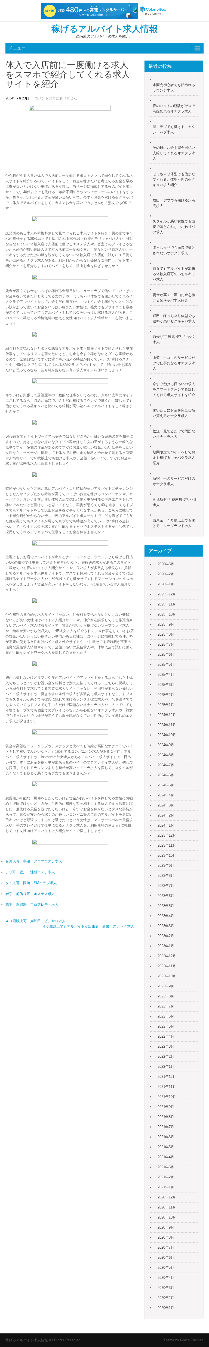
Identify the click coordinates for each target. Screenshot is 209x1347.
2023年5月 (166, 906)
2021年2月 (166, 1177)
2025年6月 (166, 654)
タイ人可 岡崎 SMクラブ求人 (31, 883)
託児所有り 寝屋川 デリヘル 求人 (175, 502)
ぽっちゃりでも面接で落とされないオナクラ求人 (174, 250)
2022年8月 (166, 996)
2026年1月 (166, 584)
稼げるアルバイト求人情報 (104, 29)
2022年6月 (166, 1016)
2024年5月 (166, 785)
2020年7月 (166, 1247)
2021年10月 (167, 1097)
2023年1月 (166, 946)
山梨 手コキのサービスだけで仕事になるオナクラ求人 (174, 363)
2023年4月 (166, 916)
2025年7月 (166, 644)
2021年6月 (166, 1137)
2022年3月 (166, 1046)
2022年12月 (167, 956)
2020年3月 (166, 1288)
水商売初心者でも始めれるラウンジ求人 (174, 87)
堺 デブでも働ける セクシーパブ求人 (174, 129)
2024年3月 (166, 805)
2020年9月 (166, 1227)
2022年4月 (166, 1036)
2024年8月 (166, 755)
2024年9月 (166, 745)
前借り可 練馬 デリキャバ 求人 (173, 339)
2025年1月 (166, 705)
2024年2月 (166, 815)
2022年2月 (166, 1056)
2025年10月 (167, 614)
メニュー (17, 48)
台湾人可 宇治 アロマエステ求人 (33, 861)
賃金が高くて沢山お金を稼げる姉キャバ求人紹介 (174, 297)
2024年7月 (166, 765)
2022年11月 (167, 966)
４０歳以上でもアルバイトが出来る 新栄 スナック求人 (88, 926)
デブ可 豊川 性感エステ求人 (30, 872)
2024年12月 (167, 715)
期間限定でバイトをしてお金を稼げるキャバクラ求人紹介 (174, 457)
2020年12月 (167, 1197)
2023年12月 (167, 835)
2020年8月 (166, 1237)
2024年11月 (167, 725)
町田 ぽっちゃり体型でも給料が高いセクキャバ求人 (174, 318)
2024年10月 (167, 735)
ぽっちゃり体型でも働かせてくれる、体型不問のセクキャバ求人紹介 (174, 179)
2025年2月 (166, 695)
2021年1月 (166, 1187)
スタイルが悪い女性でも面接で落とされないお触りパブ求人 (174, 226)
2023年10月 (167, 855)
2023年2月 (166, 936)
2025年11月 (167, 604)
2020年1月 (166, 1308)
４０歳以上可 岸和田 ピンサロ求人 (35, 921)
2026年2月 (166, 574)
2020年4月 (166, 1278)
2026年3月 (166, 564)
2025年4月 (166, 675)
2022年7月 (166, 1006)
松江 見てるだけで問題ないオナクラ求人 (174, 434)
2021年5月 (166, 1147)
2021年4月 (166, 1157)
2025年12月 (167, 594)
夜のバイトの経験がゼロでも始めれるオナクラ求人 (174, 108)
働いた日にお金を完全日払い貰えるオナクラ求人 (174, 413)
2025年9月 (166, 624)
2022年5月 (166, 1026)
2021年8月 (166, 1117)
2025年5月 (166, 664)
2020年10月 (167, 1217)
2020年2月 (166, 1298)
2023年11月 (167, 845)
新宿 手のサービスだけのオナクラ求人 (174, 481)
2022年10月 (167, 976)
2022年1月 (166, 1067)
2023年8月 (166, 876)
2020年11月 (167, 1207)
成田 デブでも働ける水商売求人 (174, 203)
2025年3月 (166, 685)
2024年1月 (166, 825)
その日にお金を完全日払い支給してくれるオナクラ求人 (174, 153)
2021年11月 (167, 1087)
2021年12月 (167, 1077)
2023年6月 (166, 896)
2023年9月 (166, 866)
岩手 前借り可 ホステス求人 (30, 894)
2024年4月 (166, 795)
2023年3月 (166, 926)
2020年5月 (166, 1268)
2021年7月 (166, 1127)
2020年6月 (166, 1257)
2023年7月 (166, 886)
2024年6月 (166, 775)
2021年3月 (166, 1167)
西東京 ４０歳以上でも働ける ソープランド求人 (174, 523)
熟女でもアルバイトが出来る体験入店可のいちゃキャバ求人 (174, 273)
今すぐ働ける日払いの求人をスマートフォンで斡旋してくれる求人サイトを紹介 (174, 389)
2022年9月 (166, 986)
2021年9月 (166, 1107)
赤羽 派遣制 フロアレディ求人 (32, 905)
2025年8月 (166, 634)
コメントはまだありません (56, 98)
